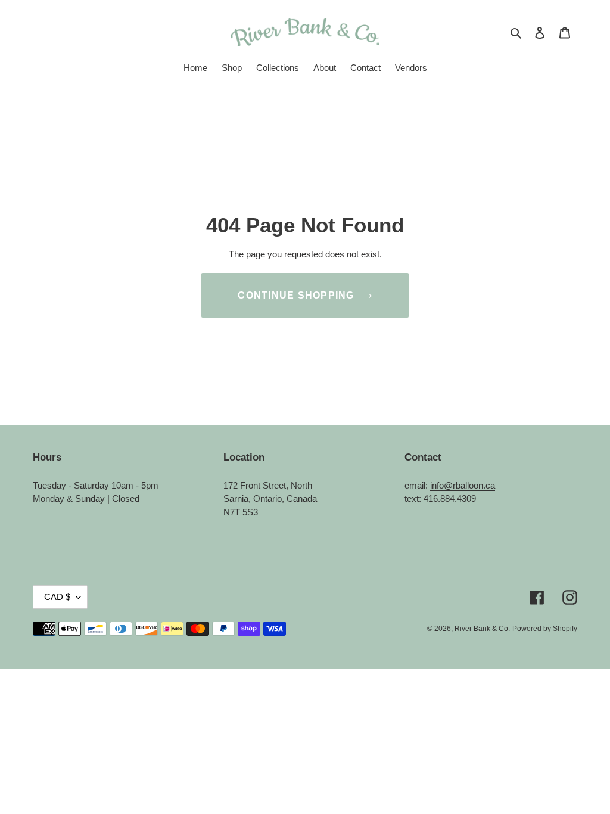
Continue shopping (296, 295)
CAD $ (57, 597)
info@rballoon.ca (462, 485)
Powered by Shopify (544, 629)
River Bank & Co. (482, 629)
